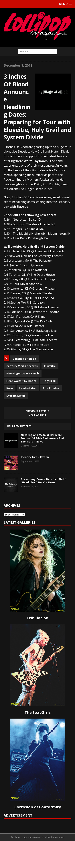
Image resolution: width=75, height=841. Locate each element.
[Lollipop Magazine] (37, 26)
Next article (37, 415)
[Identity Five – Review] (11, 467)
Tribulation (37, 617)
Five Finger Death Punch (22, 373)
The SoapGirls (38, 712)
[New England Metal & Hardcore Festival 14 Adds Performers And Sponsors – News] (11, 445)
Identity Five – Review (35, 457)
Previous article (37, 411)
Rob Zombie (51, 388)
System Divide (15, 395)
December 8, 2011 (18, 65)
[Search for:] (37, 51)
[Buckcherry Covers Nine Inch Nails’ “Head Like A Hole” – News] (11, 489)
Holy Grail (49, 381)
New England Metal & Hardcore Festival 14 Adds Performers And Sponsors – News (42, 438)
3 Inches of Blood (24, 358)
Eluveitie (50, 366)
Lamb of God (27, 388)
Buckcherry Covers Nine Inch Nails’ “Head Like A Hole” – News (43, 480)
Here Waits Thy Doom (21, 381)
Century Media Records (22, 366)
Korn (9, 388)
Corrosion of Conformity (37, 807)
